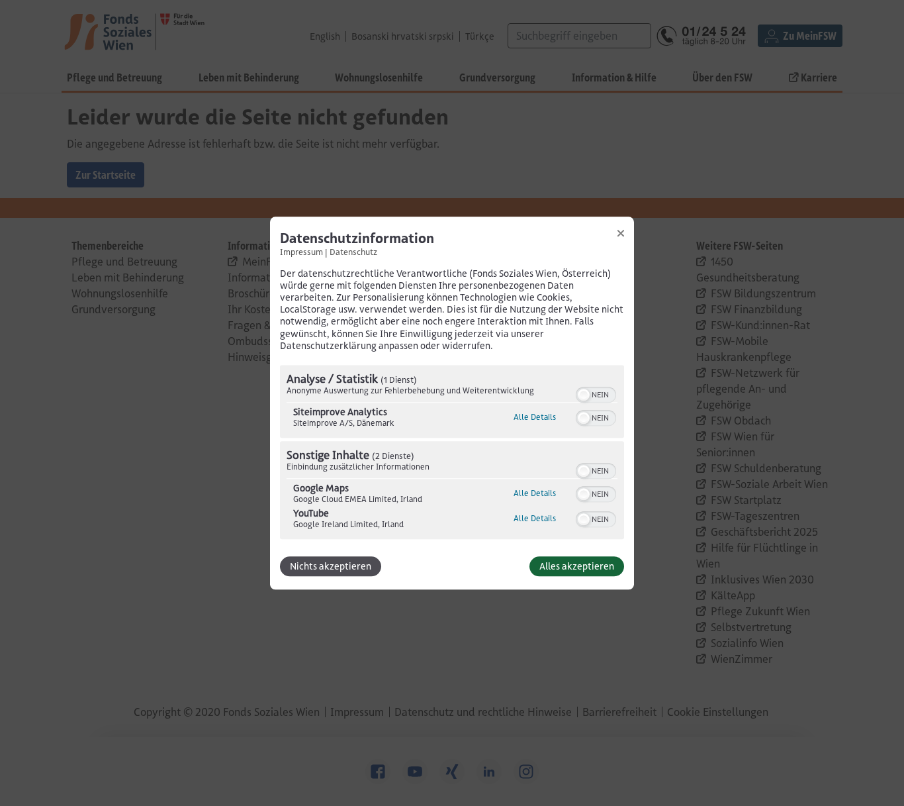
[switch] (595, 393)
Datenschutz (353, 251)
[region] (452, 453)
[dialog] (452, 403)
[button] (584, 395)
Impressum (301, 251)
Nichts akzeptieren (330, 566)
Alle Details (535, 417)
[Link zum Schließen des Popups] (620, 233)
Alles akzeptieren (576, 566)
